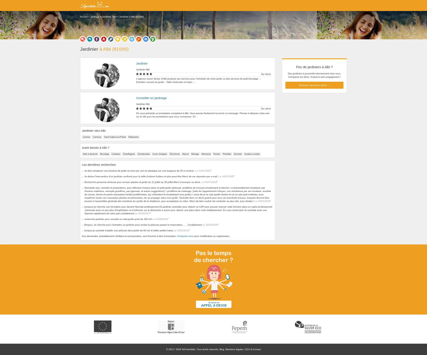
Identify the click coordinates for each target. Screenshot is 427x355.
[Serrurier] (82, 39)
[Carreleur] (145, 39)
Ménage (195, 154)
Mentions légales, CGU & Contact (243, 349)
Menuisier (206, 154)
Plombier (227, 154)
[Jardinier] (152, 39)
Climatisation (143, 154)
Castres (86, 137)
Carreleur (116, 154)
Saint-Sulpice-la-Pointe (115, 137)
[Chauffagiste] (103, 39)
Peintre (216, 154)
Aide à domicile (90, 154)
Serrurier (238, 154)
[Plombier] (89, 39)
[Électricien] (96, 39)
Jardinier (142, 63)
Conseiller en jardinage (151, 98)
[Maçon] (138, 39)
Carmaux (97, 137)
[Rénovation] (124, 39)
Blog (222, 349)
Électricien (175, 154)
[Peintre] (110, 39)
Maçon (185, 154)
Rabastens (133, 137)
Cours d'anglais (159, 154)
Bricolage (104, 154)
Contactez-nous (185, 236)
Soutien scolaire (252, 154)
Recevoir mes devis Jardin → (314, 85)
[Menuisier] (117, 39)
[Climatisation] (131, 39)
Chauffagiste (129, 154)
